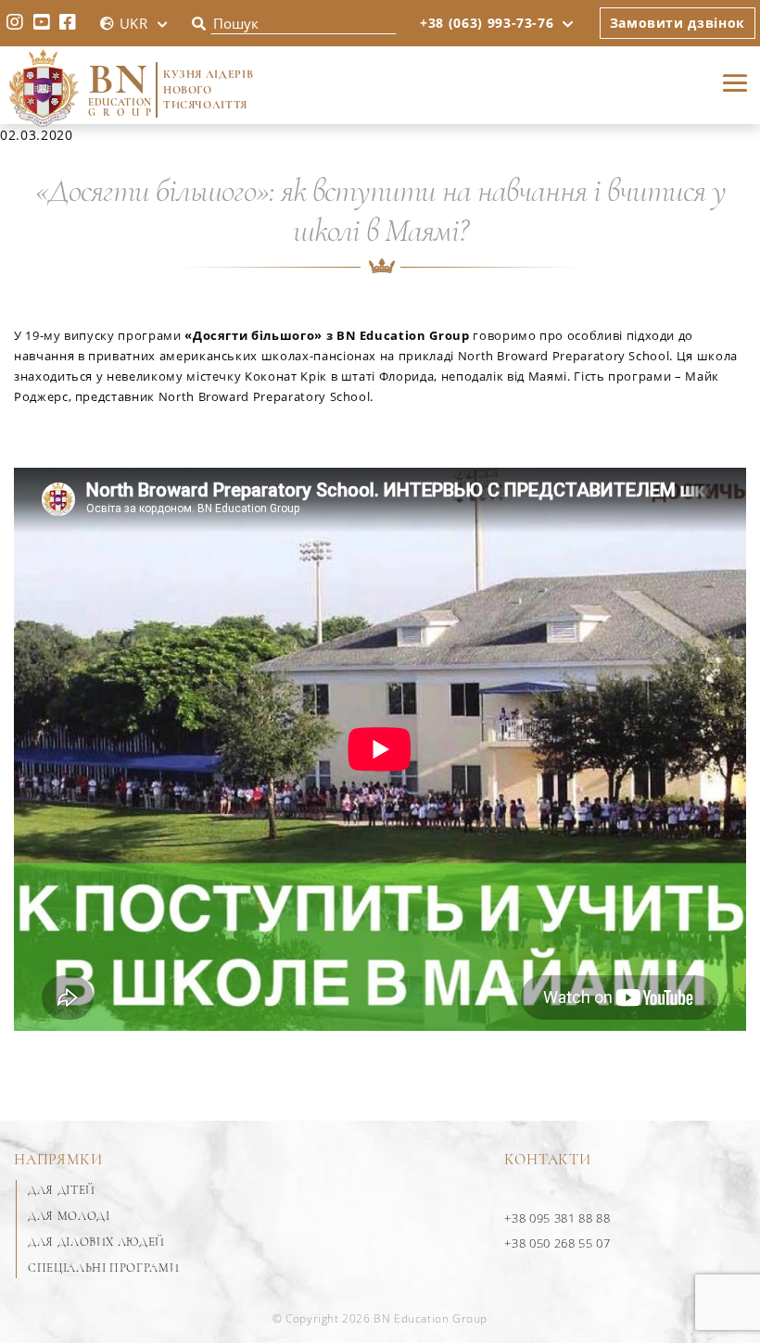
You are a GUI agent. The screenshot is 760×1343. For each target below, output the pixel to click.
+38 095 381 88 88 (557, 1218)
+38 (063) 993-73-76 (486, 22)
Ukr (134, 23)
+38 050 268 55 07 (557, 1243)
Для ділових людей (96, 1242)
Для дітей (61, 1190)
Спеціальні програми (103, 1268)
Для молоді (69, 1216)
